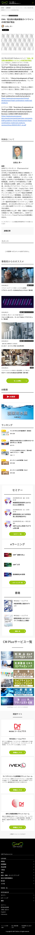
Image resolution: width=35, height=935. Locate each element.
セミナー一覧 (17, 534)
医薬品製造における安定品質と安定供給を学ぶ (22, 515)
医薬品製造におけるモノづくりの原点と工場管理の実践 (22, 620)
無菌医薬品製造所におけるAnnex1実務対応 (22, 503)
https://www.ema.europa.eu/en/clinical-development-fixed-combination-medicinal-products (16, 100)
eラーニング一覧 (18, 582)
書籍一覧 (17, 631)
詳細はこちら (17, 752)
